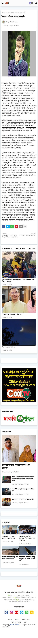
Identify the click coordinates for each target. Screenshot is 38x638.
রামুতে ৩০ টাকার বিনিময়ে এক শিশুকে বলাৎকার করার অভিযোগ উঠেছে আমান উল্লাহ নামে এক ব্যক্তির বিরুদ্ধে (23, 478)
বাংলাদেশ (9, 12)
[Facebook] (3, 226)
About (17, 620)
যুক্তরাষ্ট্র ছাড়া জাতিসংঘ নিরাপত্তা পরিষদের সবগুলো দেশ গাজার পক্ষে (27, 538)
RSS (25, 622)
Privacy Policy (16, 622)
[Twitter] (8, 226)
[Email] (21, 226)
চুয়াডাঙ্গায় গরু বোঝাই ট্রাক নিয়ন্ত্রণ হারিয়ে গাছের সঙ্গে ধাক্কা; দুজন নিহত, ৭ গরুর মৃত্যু (18, 280)
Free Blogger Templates (19, 633)
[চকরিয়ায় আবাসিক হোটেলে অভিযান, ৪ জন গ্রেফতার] (19, 448)
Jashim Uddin (14, 625)
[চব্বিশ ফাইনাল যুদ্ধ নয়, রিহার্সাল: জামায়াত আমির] (6, 502)
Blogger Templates (17, 630)
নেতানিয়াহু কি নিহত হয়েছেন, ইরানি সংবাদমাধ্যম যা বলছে (9, 537)
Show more (31, 248)
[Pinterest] (16, 226)
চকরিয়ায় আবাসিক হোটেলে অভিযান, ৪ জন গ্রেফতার (16, 466)
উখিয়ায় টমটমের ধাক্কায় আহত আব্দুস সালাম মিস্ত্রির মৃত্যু (23, 490)
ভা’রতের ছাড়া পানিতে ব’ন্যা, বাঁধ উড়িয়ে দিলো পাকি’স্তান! (10, 558)
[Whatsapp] (12, 226)
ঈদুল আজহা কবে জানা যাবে (8, 347)
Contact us (26, 620)
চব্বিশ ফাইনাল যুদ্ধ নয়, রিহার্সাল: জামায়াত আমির (22, 499)
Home (4, 12)
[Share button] (25, 226)
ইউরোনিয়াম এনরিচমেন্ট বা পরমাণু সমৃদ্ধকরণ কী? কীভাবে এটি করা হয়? (27, 559)
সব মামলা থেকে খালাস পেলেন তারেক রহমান (12, 314)
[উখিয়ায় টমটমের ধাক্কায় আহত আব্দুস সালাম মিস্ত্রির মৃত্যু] (6, 491)
